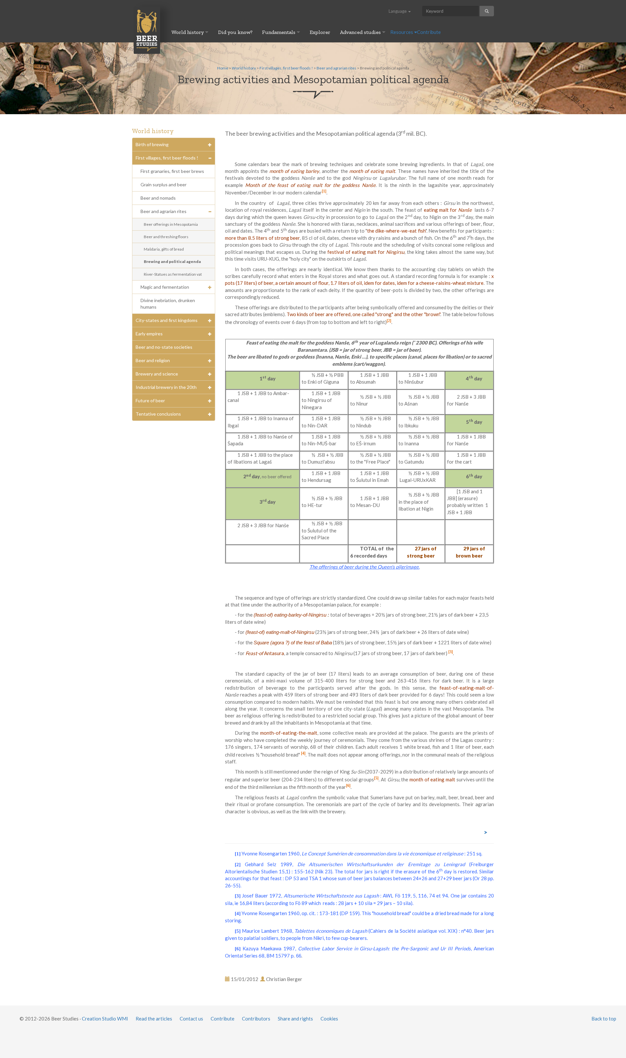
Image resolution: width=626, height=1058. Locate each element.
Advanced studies (361, 32)
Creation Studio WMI (105, 1018)
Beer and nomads (158, 198)
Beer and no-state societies (164, 347)
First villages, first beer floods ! (287, 68)
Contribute (429, 32)
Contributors (256, 1018)
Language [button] (398, 11)
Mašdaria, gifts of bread (164, 249)
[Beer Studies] (147, 30)
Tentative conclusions (158, 414)
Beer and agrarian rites (336, 68)
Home (222, 68)
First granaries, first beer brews (172, 171)
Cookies (329, 1018)
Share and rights (295, 1018)
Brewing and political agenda (172, 261)
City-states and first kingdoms (167, 320)
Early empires (149, 333)
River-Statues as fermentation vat (173, 274)
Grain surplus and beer (163, 184)
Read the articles (154, 1018)
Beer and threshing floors (166, 236)
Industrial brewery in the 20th (166, 387)
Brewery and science (157, 373)
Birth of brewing (152, 144)
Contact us (191, 1018)
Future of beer (150, 400)
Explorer (320, 32)
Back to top (603, 1018)
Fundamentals (279, 32)
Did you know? (235, 32)
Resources (402, 32)
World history (188, 32)
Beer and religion (153, 360)
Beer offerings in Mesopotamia (171, 224)
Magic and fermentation (165, 287)
